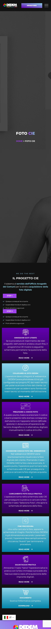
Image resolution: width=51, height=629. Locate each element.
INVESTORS (32, 5)
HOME (19, 141)
